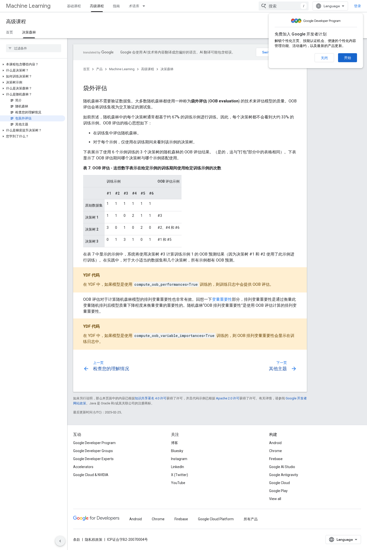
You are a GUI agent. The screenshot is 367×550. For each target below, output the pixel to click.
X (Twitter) (179, 475)
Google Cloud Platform (216, 519)
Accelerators (83, 467)
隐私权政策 (93, 540)
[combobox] (284, 5)
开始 (347, 57)
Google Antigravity (283, 475)
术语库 (134, 6)
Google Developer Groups (93, 451)
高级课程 (97, 6)
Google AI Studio (282, 467)
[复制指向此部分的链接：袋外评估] (112, 89)
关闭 (324, 58)
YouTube (178, 483)
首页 (9, 32)
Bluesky (177, 451)
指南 (116, 6)
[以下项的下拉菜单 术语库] (145, 6)
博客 (174, 443)
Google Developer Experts (93, 459)
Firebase (276, 459)
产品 (99, 69)
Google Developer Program (94, 443)
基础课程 (74, 6)
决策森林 (29, 32)
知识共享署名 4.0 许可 (151, 398)
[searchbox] (33, 48)
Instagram (179, 459)
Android (275, 443)
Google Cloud (279, 483)
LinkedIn (177, 467)
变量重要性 (222, 299)
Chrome (275, 451)
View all (275, 499)
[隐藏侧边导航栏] (60, 541)
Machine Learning (28, 5)
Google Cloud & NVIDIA (90, 475)
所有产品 (251, 519)
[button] (32, 64)
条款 (76, 540)
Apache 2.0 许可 (227, 398)
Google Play (278, 491)
